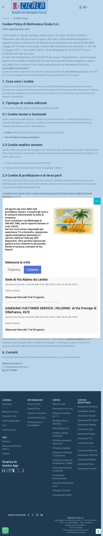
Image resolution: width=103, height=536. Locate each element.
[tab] (14, 270)
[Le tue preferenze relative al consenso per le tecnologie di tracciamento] (98, 531)
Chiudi (97, 201)
